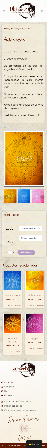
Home (6, 29)
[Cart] (42, 11)
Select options (14, 305)
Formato (10, 229)
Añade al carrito (26, 252)
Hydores (14, 29)
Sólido (9, 242)
